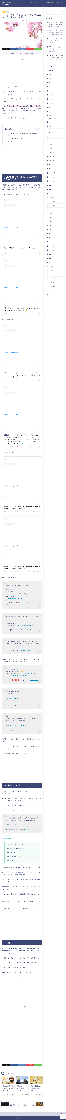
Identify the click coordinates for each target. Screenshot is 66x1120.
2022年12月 (52, 197)
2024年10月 (52, 164)
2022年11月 (52, 201)
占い (50, 111)
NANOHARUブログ (7, 3)
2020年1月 (52, 274)
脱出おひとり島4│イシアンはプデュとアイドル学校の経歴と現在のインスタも (56, 41)
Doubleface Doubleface (10, 380)
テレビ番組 (52, 95)
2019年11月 (52, 282)
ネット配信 (52, 99)
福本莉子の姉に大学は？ (15, 138)
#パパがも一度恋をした (24, 673)
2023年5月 (52, 181)
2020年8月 (52, 246)
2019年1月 (52, 294)
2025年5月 (52, 144)
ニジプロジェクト (55, 118)
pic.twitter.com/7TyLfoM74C (19, 675)
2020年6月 (52, 254)
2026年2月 (52, 136)
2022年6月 (52, 221)
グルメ (50, 82)
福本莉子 (6, 253)
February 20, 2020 (26, 650)
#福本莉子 (8, 700)
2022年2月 (52, 225)
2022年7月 (52, 217)
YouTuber (51, 70)
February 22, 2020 (33, 705)
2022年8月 (52, 213)
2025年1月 (52, 152)
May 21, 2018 (22, 730)
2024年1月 (52, 169)
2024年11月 (52, 160)
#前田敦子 (33, 673)
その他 (50, 91)
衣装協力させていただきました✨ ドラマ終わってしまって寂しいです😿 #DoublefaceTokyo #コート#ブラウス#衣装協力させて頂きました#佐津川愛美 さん (22, 375)
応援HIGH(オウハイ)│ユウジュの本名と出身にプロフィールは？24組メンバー (56, 57)
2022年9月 (52, 209)
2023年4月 (52, 185)
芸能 (50, 115)
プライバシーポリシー (46, 2)
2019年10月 (52, 286)
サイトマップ (34, 2)
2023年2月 (52, 193)
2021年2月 (52, 242)
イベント (51, 74)
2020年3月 (52, 266)
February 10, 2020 (28, 829)
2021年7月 (52, 233)
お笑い (50, 78)
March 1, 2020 (34, 680)
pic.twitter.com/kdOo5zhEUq (20, 824)
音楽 (50, 126)
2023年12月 (52, 173)
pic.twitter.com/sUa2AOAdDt (14, 598)
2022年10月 (52, 205)
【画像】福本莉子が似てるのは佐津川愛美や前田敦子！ (23, 134)
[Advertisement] (22, 72)
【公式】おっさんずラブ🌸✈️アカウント (15, 446)
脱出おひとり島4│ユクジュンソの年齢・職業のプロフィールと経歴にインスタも (56, 32)
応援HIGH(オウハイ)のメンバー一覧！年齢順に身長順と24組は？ (56, 49)
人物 (4, 11)
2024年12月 (52, 156)
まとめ (10, 141)
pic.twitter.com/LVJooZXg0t (26, 725)
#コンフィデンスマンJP (12, 725)
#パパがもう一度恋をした (13, 698)
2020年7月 (52, 250)
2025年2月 (52, 148)
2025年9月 (52, 140)
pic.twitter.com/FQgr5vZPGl (25, 625)
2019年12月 (52, 278)
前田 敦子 (6, 511)
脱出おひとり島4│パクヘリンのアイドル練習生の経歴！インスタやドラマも (56, 24)
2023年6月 (52, 177)
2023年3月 (52, 189)
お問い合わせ (59, 2)
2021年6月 (52, 237)
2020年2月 (52, 270)
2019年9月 (52, 290)
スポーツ (51, 86)
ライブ (50, 103)
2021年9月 (52, 229)
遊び (50, 122)
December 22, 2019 (26, 630)
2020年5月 (52, 258)
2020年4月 (52, 262)
